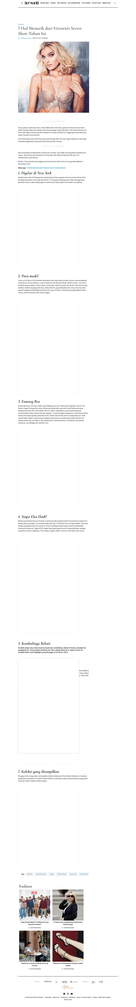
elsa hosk (73, 874)
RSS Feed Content (104, 997)
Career (95, 997)
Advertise (72, 997)
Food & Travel (96, 3)
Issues (79, 997)
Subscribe (48, 997)
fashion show (61, 874)
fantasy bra (84, 874)
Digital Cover (106, 3)
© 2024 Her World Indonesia (34, 997)
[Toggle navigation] (22, 3)
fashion (29, 874)
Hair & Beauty (61, 3)
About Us (56, 997)
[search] (114, 3)
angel (51, 874)
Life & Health (86, 3)
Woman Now (45, 3)
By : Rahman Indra (24, 38)
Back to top (68, 999)
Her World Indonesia (36, 927)
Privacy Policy (86, 997)
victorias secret (41, 874)
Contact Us (64, 997)
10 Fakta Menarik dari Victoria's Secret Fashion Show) (46, 168)
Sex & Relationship (74, 3)
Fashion (53, 3)
